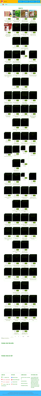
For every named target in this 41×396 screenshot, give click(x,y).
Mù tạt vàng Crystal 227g (8, 156)
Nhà (3, 4)
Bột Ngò (24, 165)
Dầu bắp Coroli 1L (16, 155)
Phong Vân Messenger (16, 379)
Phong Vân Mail (15, 384)
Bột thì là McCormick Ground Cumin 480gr (25, 21)
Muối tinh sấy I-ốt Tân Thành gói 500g (16, 279)
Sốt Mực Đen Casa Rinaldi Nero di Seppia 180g (24, 306)
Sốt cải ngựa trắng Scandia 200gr (8, 116)
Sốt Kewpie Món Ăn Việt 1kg (16, 130)
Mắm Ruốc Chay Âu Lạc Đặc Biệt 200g (16, 103)
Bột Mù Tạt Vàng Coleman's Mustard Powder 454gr (24, 238)
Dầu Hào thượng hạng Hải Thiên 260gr (8, 225)
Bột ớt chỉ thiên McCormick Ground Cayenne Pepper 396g (33, 21)
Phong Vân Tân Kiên (7, 343)
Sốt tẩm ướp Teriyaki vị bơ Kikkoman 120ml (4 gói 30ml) (8, 238)
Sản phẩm (26, 1)
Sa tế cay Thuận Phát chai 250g (16, 320)
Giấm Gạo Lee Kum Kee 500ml (16, 252)
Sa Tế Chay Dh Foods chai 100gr (16, 306)
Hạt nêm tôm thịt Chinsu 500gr (24, 211)
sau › (23, 336)
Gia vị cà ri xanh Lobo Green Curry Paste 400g (24, 293)
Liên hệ (38, 1)
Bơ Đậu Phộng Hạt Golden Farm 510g (33, 35)
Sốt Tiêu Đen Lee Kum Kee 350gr (16, 238)
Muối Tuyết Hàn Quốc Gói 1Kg (33, 320)
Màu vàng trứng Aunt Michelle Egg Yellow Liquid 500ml (33, 116)
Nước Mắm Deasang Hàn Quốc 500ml (33, 143)
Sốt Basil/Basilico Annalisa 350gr (33, 265)
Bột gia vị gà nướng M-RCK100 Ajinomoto (24, 89)
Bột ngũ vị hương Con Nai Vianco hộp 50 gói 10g (24, 143)
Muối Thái (24, 57)
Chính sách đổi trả (24, 381)
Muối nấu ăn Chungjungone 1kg (16, 333)
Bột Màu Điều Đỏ (8, 141)
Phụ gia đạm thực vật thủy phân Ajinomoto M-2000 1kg (8, 103)
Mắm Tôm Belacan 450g (24, 115)
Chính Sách (32, 1)
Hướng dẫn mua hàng (24, 385)
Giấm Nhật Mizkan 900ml (24, 129)
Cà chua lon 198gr (33, 182)
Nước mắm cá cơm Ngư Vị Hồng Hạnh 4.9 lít (8, 184)
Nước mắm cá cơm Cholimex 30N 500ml (25, 252)
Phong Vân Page (15, 377)
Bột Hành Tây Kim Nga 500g (16, 75)
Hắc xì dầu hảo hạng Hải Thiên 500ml (24, 225)
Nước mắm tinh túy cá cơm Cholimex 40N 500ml (8, 265)
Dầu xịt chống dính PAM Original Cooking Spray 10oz (8, 76)
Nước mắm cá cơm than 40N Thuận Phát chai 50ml (16, 293)
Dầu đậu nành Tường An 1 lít (33, 62)
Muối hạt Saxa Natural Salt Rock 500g (8, 62)
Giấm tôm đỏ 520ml (8, 278)
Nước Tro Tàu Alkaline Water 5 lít (16, 116)
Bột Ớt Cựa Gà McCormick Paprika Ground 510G (8, 35)
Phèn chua (24, 153)
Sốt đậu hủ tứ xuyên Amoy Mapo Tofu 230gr (16, 35)
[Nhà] (2, 1)
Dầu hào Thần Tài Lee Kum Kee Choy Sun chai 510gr (24, 266)
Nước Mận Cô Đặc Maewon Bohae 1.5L (25, 333)
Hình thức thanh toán (24, 383)
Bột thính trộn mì (33, 155)
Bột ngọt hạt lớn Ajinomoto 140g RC (16, 143)
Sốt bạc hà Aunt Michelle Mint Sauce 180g (16, 21)
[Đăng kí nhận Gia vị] (20, 338)
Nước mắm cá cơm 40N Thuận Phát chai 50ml (33, 279)
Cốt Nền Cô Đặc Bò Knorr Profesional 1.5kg (16, 265)
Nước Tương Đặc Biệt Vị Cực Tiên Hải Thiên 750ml (8, 21)
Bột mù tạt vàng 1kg (25, 74)
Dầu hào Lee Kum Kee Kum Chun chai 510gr (8, 306)
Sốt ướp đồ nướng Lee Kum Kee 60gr (8, 320)
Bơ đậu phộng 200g (16, 196)
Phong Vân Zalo (15, 381)
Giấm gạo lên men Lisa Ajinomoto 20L (24, 198)
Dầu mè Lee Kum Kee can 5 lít (24, 320)
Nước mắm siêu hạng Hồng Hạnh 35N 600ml (16, 184)
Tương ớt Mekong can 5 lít (16, 88)
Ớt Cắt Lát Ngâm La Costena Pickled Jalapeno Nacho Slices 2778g (24, 103)
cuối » (28, 336)
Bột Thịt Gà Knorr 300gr (16, 224)
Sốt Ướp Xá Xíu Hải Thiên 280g (16, 211)
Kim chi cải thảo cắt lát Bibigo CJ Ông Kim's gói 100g (24, 48)
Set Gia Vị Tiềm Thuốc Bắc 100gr (33, 238)
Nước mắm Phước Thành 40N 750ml (24, 35)
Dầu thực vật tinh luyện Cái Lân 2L (24, 279)
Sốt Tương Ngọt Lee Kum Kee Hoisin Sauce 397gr (33, 225)
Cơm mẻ (24, 179)
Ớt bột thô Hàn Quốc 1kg (16, 47)
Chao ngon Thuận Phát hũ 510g (33, 103)
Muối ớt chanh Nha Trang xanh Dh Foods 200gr (33, 75)
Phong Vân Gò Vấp (7, 356)
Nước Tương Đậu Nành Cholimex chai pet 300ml (16, 62)
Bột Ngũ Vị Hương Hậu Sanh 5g (8, 198)
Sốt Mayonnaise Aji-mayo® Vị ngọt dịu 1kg (33, 198)
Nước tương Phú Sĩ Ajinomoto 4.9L (16, 170)
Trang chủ (20, 1)
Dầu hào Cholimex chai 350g (33, 306)
